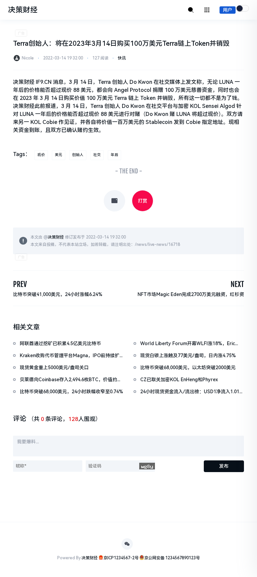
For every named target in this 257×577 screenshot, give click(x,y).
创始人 (77, 155)
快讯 (122, 58)
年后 (114, 155)
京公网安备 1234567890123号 (172, 558)
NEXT (237, 284)
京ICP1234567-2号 (121, 558)
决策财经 (56, 237)
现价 (41, 155)
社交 (97, 155)
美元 (58, 155)
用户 (227, 10)
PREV (20, 284)
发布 (224, 466)
